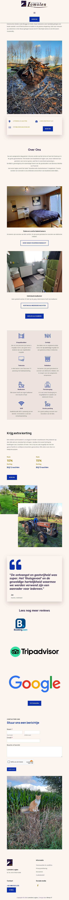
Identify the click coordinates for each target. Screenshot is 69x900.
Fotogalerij (34, 703)
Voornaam (10, 735)
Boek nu (12, 477)
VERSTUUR (11, 769)
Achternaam (27, 735)
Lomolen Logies (33, 897)
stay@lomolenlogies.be (21, 127)
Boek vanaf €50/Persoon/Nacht (34, 243)
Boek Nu (34, 19)
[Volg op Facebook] (38, 885)
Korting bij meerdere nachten (34, 305)
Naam (9, 729)
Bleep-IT (49, 897)
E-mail (10, 738)
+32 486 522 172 (13, 885)
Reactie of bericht (13, 745)
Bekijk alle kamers (34, 316)
